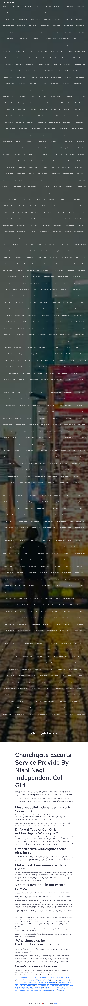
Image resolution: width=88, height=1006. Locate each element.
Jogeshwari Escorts (78, 315)
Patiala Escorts (10, 534)
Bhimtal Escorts (79, 103)
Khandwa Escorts (43, 347)
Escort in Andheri (41, 977)
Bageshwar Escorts (80, 51)
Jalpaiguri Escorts (55, 302)
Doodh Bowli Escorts (9, 212)
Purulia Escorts (6, 553)
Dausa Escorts (18, 180)
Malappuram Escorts (43, 411)
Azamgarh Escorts (7, 51)
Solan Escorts (67, 624)
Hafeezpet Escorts (44, 263)
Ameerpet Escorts (68, 25)
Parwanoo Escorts (61, 521)
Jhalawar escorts (79, 308)
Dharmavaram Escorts (78, 193)
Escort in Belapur (32, 984)
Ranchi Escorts (56, 566)
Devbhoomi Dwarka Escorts (31, 186)
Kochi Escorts (28, 360)
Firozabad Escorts (69, 225)
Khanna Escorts (55, 347)
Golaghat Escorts (80, 238)
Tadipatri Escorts (40, 643)
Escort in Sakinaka (20, 990)
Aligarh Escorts (23, 19)
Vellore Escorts (67, 695)
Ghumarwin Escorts (33, 238)
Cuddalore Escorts (10, 167)
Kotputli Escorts (78, 366)
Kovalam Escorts (38, 373)
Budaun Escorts (42, 122)
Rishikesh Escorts (66, 572)
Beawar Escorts (78, 83)
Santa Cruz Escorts (41, 592)
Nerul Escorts (7, 502)
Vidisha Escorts (10, 701)
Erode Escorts (21, 218)
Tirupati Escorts (38, 669)
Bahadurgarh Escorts (27, 57)
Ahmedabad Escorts (34, 12)
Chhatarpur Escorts (7, 148)
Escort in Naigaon (55, 989)
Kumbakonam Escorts (56, 379)
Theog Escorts (75, 656)
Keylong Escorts (32, 347)
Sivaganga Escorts (22, 624)
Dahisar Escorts (33, 167)
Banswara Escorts (9, 77)
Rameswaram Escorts (77, 559)
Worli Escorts (30, 714)
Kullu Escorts (44, 379)
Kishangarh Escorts (16, 360)
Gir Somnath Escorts (47, 238)
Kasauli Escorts (46, 341)
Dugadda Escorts (22, 212)
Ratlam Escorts (9, 572)
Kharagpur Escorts (80, 347)
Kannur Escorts (31, 334)
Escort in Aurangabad (50, 982)
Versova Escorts (78, 695)
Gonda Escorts (5, 244)
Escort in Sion (29, 990)
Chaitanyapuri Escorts (49, 128)
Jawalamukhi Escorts (55, 308)
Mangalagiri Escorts (67, 418)
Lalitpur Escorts (57, 386)
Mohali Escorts (55, 444)
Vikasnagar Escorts (76, 701)
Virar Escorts (33, 707)
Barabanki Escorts (21, 77)
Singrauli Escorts (12, 617)
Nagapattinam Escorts (32, 469)
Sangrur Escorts (29, 592)
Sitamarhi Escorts (64, 617)
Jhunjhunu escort (19, 315)
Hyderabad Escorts (77, 289)
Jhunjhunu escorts (31, 315)
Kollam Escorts (21, 366)
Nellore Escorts (70, 495)
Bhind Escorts (10, 109)
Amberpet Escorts (44, 25)
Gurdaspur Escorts (42, 257)
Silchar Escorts (44, 611)
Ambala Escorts (32, 25)
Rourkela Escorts (40, 579)
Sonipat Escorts (79, 624)
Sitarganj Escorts (9, 624)
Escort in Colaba (68, 979)
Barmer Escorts (80, 77)
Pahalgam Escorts (29, 508)
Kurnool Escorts (80, 379)
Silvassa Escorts (67, 611)
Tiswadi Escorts (10, 675)
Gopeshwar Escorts (18, 244)
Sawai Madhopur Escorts (9, 598)
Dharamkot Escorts (9, 193)
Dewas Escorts (46, 186)
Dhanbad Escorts (82, 186)
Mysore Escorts (53, 463)
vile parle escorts (9, 707)
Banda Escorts (57, 64)
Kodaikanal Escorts (50, 360)
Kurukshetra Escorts (18, 386)
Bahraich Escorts (54, 57)
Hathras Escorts (36, 276)
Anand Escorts (67, 32)
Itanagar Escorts (45, 296)
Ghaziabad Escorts (8, 238)
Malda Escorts (69, 411)
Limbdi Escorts (43, 392)
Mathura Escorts (22, 431)
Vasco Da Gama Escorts (44, 695)
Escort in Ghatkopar (20, 985)
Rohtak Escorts (17, 579)
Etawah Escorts (55, 218)
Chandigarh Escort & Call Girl (47, 135)
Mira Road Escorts (69, 437)
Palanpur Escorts (21, 514)
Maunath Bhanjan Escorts (36, 431)
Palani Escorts (9, 514)
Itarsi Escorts (56, 296)
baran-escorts (44, 77)
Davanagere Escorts (30, 180)
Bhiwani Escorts (33, 109)
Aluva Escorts (57, 19)
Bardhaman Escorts (56, 77)
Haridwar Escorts (12, 276)
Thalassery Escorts (14, 656)
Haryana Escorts (24, 276)
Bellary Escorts (56, 90)
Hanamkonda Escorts (42, 270)
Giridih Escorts (59, 238)
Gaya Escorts (67, 231)
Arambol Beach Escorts (9, 45)
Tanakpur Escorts (78, 643)
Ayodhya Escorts (81, 45)
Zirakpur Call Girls (56, 714)
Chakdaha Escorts (62, 128)
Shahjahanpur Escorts (68, 598)
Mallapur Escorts (7, 418)
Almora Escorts (47, 19)
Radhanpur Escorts (43, 553)
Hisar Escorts (22, 283)
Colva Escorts (56, 160)
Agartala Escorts (69, 6)
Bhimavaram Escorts (52, 103)
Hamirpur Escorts (7, 270)
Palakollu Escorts (66, 508)
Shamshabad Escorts (12, 604)
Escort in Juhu (29, 979)
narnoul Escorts (79, 489)
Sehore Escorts (38, 598)
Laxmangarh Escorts (9, 392)
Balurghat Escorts (30, 64)
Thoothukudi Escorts (51, 662)
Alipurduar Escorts (35, 19)
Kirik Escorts (5, 360)
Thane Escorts (39, 656)
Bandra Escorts (12, 70)
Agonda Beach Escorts (10, 12)
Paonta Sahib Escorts (47, 521)
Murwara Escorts (79, 456)
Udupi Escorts (78, 675)
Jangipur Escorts (21, 308)
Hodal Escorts (45, 283)
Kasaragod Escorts (21, 341)
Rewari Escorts (43, 572)
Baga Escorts (68, 51)
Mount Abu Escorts (30, 450)
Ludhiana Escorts (20, 399)
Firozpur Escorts (81, 225)
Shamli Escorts (81, 598)
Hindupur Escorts (76, 276)
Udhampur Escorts (66, 675)
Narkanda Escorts (54, 489)
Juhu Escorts (46, 321)
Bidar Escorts (78, 109)
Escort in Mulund (45, 989)
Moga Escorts (45, 444)
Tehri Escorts (26, 650)
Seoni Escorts (48, 598)
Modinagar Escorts (33, 444)
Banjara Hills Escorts (63, 70)
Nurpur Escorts (58, 502)
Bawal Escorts (66, 83)
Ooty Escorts (8, 508)
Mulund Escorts (54, 450)
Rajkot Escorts (23, 559)
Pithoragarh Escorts (10, 540)
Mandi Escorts (29, 418)
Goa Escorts (69, 238)
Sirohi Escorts (43, 617)
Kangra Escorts (20, 334)
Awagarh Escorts (68, 45)
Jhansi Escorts (8, 315)
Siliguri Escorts (55, 611)
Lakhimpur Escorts (45, 386)
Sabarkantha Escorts (80, 579)
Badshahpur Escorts (43, 51)
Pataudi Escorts (36, 527)
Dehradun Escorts (57, 180)
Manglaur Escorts (20, 424)
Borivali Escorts (20, 122)
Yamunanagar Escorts (43, 714)
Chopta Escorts (82, 154)
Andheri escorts (38, 38)
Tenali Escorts (49, 650)
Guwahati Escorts (9, 263)
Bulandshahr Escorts (54, 122)
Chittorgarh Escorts (70, 154)
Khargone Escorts (35, 354)
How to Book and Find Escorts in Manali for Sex (45, 289)
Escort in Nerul (18, 982)
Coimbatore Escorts (34, 160)
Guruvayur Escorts (67, 257)
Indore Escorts (34, 296)
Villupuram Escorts (22, 707)
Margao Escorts (57, 424)
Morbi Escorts (79, 444)
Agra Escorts (22, 12)
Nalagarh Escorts (76, 476)
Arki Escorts (32, 45)
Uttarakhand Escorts (9, 688)
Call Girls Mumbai (22, 128)
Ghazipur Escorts (20, 238)
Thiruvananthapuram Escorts (16, 662)
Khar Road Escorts (67, 347)
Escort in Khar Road (27, 987)
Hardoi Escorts (81, 270)
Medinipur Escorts (78, 431)
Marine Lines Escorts (69, 424)
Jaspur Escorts (32, 308)
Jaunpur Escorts (43, 308)
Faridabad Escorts (79, 218)
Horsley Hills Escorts (76, 283)
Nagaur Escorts (45, 469)
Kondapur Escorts (56, 366)
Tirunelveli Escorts (26, 669)
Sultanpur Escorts (52, 637)
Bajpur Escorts (66, 57)
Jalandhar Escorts (32, 302)
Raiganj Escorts (68, 553)
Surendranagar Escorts (76, 637)
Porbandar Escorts (48, 540)
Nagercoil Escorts (68, 469)
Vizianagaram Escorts (77, 707)
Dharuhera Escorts (28, 199)
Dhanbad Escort (70, 186)
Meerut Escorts (6, 437)
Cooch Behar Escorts (78, 160)
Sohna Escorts (57, 624)
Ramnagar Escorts (20, 566)
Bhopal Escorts (44, 109)
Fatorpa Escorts (46, 225)
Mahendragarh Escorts (65, 405)
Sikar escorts (34, 611)
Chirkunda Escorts (6, 154)
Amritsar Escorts (31, 32)
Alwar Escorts (78, 19)
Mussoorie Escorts (11, 463)
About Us (48, 6)
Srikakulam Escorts (39, 630)
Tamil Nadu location (66, 643)
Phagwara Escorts (42, 534)
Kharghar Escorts (23, 354)
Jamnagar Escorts (8, 308)
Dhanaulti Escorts (57, 186)
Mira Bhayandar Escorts (55, 437)
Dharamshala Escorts (23, 193)
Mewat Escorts (41, 437)
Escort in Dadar (55, 980)
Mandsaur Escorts (41, 418)
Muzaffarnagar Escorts (26, 463)
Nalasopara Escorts (25, 482)
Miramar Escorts (81, 437)
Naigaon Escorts (52, 476)
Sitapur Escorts (76, 617)
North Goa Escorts (46, 502)
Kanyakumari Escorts (65, 334)
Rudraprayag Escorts (53, 579)
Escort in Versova (28, 982)
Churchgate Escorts (10, 160)
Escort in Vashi (59, 979)
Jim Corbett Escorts (44, 315)
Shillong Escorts (52, 604)
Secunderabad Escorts (25, 598)
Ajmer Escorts (67, 12)
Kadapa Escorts (20, 328)
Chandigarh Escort (31, 135)
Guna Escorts (68, 251)
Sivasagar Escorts (35, 624)
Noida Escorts (17, 502)
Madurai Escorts (36, 405)
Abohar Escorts (27, 6)
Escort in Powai (38, 979)
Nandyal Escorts (64, 482)
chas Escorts (19, 141)
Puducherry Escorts (63, 547)
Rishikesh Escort (54, 572)
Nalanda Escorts (12, 482)
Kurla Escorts (69, 379)
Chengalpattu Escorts (55, 141)
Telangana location (37, 650)
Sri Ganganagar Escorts (24, 630)
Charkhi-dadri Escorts (80, 135)
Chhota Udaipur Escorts (35, 148)
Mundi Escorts (7, 456)
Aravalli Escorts (22, 45)
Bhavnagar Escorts (10, 103)
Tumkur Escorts (31, 675)
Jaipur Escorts (78, 296)
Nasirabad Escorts (7, 495)
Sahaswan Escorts (33, 585)
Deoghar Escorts (6, 186)
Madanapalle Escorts (64, 399)
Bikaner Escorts (31, 115)
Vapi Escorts (80, 688)
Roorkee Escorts (28, 579)
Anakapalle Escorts (55, 32)
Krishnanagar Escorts (9, 379)
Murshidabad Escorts (54, 456)
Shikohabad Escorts (39, 604)
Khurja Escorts (69, 354)
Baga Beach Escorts (56, 51)
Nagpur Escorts (80, 469)
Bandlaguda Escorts (80, 64)
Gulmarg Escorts (57, 251)
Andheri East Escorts (25, 38)
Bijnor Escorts (20, 115)
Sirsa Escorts (53, 617)
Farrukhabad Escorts (8, 225)
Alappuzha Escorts (10, 19)
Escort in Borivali (45, 980)
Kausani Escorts (7, 347)
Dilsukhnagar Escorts (9, 205)
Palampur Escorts (78, 508)
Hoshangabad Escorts (11, 289)
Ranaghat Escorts (44, 566)
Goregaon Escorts (53, 244)
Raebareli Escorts (55, 553)
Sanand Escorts (17, 592)
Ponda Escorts (22, 540)
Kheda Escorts (58, 354)
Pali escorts (32, 514)
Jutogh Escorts (69, 321)
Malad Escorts (30, 411)
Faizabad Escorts (66, 218)
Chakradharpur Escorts (77, 128)
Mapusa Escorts (45, 424)
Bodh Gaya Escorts (61, 115)
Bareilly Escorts (69, 77)
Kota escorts (67, 366)
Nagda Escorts (56, 469)
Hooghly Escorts (63, 283)
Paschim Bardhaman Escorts (76, 521)
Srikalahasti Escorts (65, 630)
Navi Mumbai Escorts (21, 495)
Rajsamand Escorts (46, 559)
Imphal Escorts (23, 296)
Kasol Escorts (79, 341)
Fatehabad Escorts (21, 225)
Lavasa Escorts (82, 386)
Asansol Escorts (43, 45)
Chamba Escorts (6, 135)
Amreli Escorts (20, 32)
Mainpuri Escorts (19, 411)
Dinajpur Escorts (34, 205)
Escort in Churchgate (43, 984)
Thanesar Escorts (50, 656)
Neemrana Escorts (46, 495)
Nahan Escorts (27, 476)
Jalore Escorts (43, 302)
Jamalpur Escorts (67, 302)
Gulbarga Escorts (33, 251)
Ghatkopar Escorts (79, 231)
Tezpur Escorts (82, 650)
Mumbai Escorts (65, 450)
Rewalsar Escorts (31, 572)
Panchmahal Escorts (22, 521)
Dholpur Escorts (65, 199)
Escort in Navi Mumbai (21, 977)
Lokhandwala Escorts (55, 392)
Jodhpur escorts (66, 315)
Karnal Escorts (8, 341)
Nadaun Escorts (8, 469)
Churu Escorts (21, 160)
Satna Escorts (65, 592)
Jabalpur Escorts (67, 296)
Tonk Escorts (21, 675)
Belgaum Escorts (33, 90)
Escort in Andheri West (34, 980)
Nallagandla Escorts (38, 482)
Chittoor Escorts (46, 154)
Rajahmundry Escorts (80, 553)
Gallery (33, 231)
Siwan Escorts (46, 624)
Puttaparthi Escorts (30, 553)
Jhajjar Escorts (68, 308)
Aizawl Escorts (57, 12)
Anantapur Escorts (79, 32)
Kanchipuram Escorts (79, 328)
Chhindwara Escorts (21, 148)
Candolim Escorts (35, 128)
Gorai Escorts (29, 244)
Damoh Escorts (9, 173)
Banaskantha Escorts (44, 64)
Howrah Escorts (65, 289)
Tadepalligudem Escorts (11, 643)
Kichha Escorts (80, 354)
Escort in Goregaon (40, 985)
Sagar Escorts (8, 585)
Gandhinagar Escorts (43, 231)
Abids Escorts (6, 6)
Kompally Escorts (43, 366)
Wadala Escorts (7, 714)
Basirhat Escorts (22, 83)
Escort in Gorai (30, 985)
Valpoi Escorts (59, 688)
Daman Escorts (78, 167)
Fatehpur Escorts (34, 225)
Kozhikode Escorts (62, 373)
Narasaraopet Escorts (10, 489)
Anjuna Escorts (78, 38)
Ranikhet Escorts (68, 566)
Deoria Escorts (17, 186)
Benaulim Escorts (79, 90)
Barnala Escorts (10, 83)
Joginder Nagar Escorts (10, 321)
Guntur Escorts (19, 257)
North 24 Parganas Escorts (31, 502)
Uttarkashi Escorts (23, 688)
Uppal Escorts (62, 682)
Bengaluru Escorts (8, 96)
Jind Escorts (56, 315)
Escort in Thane (32, 977)
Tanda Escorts (5, 650)
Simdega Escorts (78, 611)
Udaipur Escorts (54, 675)
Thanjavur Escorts (63, 656)
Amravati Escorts (80, 25)
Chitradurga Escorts (20, 154)
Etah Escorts (44, 218)
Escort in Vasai (37, 990)
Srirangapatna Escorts (11, 637)
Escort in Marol (36, 989)
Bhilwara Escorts (39, 103)
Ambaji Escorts (21, 25)
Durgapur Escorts (59, 212)
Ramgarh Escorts (8, 566)
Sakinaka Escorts (46, 585)
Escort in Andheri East (21, 980)
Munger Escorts (19, 456)
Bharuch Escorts (80, 96)
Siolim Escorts (23, 617)
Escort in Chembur (61, 982)
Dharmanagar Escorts (49, 193)
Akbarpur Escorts (79, 12)
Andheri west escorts (50, 38)
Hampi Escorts (19, 270)
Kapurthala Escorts (79, 334)
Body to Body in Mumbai (75, 115)
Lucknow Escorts (80, 392)
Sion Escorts (33, 617)
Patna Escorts (20, 534)
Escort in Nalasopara (66, 989)
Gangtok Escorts (56, 231)
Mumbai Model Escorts (79, 450)
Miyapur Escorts (21, 444)
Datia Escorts (79, 173)
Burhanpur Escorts (78, 122)
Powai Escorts (79, 540)
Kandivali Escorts (8, 334)
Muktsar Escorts (43, 450)
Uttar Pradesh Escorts (75, 682)
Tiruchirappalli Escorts (12, 669)
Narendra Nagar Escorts (40, 489)
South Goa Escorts (10, 630)
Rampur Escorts (33, 566)
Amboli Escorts (56, 25)
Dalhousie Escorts (66, 167)
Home (54, 283)
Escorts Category (33, 218)
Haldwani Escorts (78, 263)
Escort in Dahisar (54, 984)
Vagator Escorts (48, 688)
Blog (51, 115)
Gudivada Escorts (8, 251)
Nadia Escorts (19, 469)
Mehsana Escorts (30, 437)
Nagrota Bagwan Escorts (13, 476)
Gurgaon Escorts (54, 257)
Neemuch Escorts (58, 495)
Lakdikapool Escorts (32, 386)
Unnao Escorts (52, 682)
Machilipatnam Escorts (34, 399)
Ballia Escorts (19, 64)
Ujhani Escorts (21, 682)
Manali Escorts (19, 418)
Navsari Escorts (34, 495)
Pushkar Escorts (17, 553)
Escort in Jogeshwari (63, 985)
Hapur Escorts (70, 270)
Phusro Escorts (54, 534)
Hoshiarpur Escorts (25, 289)
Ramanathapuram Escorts (61, 559)
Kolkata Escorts (10, 366)
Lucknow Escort (68, 392)
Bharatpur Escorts (68, 96)
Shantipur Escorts (26, 604)
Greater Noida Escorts (80, 244)
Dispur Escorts (57, 205)
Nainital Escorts (64, 476)
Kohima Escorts (62, 360)
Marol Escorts (81, 424)
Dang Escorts (31, 173)
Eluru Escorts (70, 212)
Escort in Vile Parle (38, 982)
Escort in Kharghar (38, 987)
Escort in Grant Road (51, 985)
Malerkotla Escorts (81, 411)
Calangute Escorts (10, 128)
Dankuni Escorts (42, 173)
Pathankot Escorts (79, 527)
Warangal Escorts (19, 714)
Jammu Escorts (79, 302)
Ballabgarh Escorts (8, 64)
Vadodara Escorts (35, 688)
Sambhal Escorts (68, 585)
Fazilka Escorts (57, 225)
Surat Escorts (63, 637)
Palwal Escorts (42, 514)
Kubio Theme (57, 1003)
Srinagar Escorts (78, 630)
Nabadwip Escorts (76, 463)
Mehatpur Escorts (17, 437)
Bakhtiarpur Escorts (78, 57)
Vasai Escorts (30, 695)
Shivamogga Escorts (75, 604)
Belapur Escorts (21, 90)
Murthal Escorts (67, 456)
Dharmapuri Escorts (63, 193)
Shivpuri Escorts (23, 611)
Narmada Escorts (67, 489)
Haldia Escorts (67, 263)
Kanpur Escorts (53, 334)
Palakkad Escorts (41, 508)
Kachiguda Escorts (7, 328)
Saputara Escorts (53, 592)
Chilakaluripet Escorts (65, 148)
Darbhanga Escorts (55, 173)
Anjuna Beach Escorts (64, 38)
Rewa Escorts (19, 572)
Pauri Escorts (31, 534)
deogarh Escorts (82, 180)
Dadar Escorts (22, 167)
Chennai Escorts (69, 141)
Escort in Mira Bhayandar (63, 977)
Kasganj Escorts (69, 341)
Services (57, 598)
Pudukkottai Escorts (76, 547)
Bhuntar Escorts (67, 109)
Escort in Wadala (55, 990)
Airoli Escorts (46, 12)
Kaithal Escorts (42, 328)
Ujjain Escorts (31, 682)
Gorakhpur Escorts (41, 244)
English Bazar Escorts (9, 218)
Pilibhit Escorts (65, 534)
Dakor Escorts (55, 167)
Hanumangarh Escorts (57, 270)
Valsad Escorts (70, 688)
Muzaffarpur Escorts (40, 463)
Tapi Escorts (16, 650)
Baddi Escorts (30, 51)
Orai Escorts (18, 508)
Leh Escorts (21, 392)
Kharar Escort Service (9, 354)
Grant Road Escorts (67, 244)
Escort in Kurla (48, 987)
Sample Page (80, 585)
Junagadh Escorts (57, 321)
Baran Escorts (33, 77)
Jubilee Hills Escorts (35, 321)
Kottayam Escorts (13, 373)
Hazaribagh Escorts (49, 276)
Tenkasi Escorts (71, 650)
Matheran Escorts (9, 431)
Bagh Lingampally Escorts (11, 57)
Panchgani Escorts (64, 514)
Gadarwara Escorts (22, 231)
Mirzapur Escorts (9, 444)
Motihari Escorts (18, 450)
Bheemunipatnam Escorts (24, 103)
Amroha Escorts (43, 32)
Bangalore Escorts (24, 70)
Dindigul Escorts (46, 205)
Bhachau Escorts (43, 96)
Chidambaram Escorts (51, 148)
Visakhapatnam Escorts (46, 707)
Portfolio (70, 540)
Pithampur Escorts (77, 534)
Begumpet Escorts (9, 90)
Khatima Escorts (47, 354)
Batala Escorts (43, 83)
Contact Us (66, 160)
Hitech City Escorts (34, 283)
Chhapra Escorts (80, 141)
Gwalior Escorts (21, 263)
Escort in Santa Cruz (49, 979)
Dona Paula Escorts (79, 205)
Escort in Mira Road (20, 979)
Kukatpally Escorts (33, 379)
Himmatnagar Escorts (62, 276)
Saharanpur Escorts (20, 585)
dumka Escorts (34, 212)
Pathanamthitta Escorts (49, 527)
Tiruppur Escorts (61, 669)
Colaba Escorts (46, 160)
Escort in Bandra (51, 977)
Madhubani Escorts (24, 405)
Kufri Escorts (22, 379)
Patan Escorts (24, 527)
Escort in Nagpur (64, 980)
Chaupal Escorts (30, 141)
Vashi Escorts (56, 695)
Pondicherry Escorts (34, 540)
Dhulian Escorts (76, 199)
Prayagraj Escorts (24, 547)
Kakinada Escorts (54, 328)
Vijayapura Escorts (23, 701)
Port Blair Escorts (60, 540)
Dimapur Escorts (22, 205)
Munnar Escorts (30, 456)
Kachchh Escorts (80, 321)
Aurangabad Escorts (55, 45)
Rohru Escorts (6, 579)
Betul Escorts (32, 96)
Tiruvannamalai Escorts (75, 669)
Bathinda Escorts (55, 83)
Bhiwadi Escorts (21, 109)
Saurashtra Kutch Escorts (78, 592)
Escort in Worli (64, 990)
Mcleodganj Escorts (51, 431)
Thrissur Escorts (63, 662)
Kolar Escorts (73, 360)
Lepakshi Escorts (31, 392)
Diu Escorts (67, 205)
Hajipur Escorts (56, 263)
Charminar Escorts (8, 141)
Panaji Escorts (52, 514)
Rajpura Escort (34, 559)
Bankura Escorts (76, 70)
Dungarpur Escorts (46, 212)
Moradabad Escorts (68, 444)
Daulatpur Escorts (6, 180)
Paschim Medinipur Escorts (11, 527)
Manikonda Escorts (33, 424)
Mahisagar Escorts (7, 411)
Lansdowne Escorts (70, 386)
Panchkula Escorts (77, 514)
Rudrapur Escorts (66, 579)
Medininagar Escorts (65, 431)
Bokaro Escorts (9, 122)
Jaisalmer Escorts (20, 302)
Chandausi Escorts (18, 135)
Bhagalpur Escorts (55, 96)
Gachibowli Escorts (9, 231)
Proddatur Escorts (37, 547)
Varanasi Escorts (19, 695)
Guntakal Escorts (80, 251)
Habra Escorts (32, 263)
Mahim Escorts (78, 405)
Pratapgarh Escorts (12, 547)
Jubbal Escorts (22, 321)
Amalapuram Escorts (8, 25)
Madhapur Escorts (10, 405)
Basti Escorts (33, 83)
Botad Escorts (31, 122)
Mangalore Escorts (80, 418)
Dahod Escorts (44, 167)
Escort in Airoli (23, 984)
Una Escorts (42, 682)
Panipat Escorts (35, 521)
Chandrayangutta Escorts (64, 135)
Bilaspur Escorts (42, 115)
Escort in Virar (46, 990)
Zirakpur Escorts (69, 714)
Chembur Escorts (42, 141)
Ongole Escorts (69, 502)
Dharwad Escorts (40, 199)
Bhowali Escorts (55, 109)
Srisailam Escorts (40, 637)
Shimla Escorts (63, 604)
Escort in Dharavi (64, 984)
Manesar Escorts (54, 418)
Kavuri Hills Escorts (19, 347)
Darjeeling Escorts (68, 173)
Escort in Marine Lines (25, 989)
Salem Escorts (57, 585)
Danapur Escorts (20, 173)
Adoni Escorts (57, 6)
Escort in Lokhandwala (58, 987)
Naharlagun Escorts (40, 476)
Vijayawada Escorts (49, 701)
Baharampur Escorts (41, 57)
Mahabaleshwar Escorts (50, 405)
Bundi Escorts (66, 122)
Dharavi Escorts (36, 193)
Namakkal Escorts (51, 482)
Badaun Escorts (20, 51)
